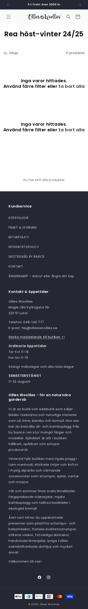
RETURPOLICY (19, 237)
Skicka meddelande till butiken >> (37, 337)
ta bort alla (72, 86)
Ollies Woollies (50, 604)
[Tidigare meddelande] (8, 4)
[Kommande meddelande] (80, 4)
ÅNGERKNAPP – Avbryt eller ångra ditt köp (41, 276)
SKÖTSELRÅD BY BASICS (27, 256)
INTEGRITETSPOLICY (24, 247)
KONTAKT (16, 266)
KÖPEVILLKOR (19, 218)
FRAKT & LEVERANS (23, 227)
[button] (8, 17)
